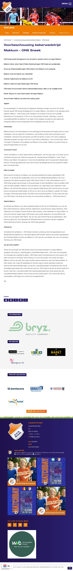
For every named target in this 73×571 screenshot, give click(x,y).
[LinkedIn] (20, 525)
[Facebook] (9, 525)
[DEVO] (36, 352)
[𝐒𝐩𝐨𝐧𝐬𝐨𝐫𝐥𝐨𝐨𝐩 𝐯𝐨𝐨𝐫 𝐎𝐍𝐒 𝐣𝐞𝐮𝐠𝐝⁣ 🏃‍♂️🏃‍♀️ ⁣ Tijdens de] (22, 472)
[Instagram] (25, 525)
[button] (67, 3)
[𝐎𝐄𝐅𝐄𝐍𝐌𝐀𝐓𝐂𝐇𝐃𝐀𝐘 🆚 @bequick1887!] (22, 501)
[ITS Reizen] (57, 388)
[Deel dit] (11, 300)
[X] (15, 525)
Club (7, 33)
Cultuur (52, 33)
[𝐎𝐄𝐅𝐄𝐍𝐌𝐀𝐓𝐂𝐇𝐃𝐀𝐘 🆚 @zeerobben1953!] (51, 472)
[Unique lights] (17, 352)
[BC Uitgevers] (17, 361)
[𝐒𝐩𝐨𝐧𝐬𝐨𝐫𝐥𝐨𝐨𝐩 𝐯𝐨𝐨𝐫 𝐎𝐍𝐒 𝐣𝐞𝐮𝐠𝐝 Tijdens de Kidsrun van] (51, 501)
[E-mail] (6, 300)
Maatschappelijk (39, 33)
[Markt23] (56, 352)
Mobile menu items (65, 33)
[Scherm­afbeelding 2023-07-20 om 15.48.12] (36, 388)
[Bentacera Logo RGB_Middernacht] (16, 389)
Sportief (15, 33)
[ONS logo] (7, 7)
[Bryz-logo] (29, 328)
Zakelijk (26, 33)
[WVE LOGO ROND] (36, 544)
